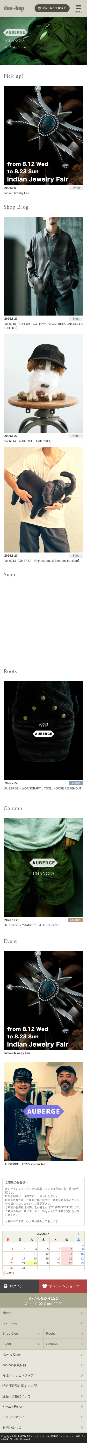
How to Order (11, 1354)
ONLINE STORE (54, 8)
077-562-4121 (64, 1207)
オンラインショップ (64, 1286)
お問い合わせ (34, 1207)
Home (7, 1313)
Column (52, 1344)
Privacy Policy (12, 1406)
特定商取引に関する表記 (19, 1386)
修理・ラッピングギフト (19, 1375)
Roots (50, 1333)
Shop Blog (10, 1333)
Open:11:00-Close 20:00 (43, 1301)
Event (6, 1344)
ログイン (16, 1286)
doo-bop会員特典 (14, 1365)
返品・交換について (16, 1396)
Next (81, 41)
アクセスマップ (13, 1417)
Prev (6, 41)
